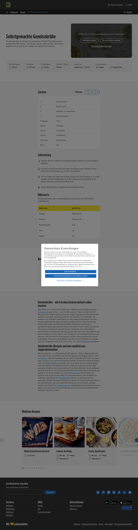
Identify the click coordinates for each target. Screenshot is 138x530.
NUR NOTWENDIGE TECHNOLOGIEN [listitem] (70, 276)
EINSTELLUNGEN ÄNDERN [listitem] (69, 280)
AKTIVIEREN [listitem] (70, 271)
